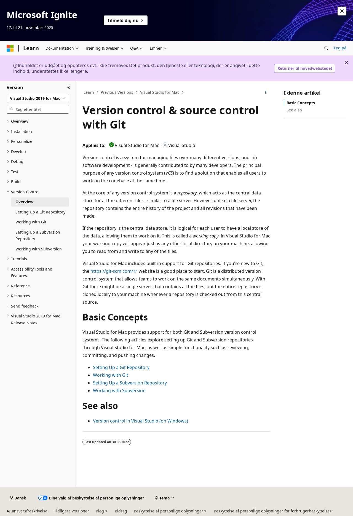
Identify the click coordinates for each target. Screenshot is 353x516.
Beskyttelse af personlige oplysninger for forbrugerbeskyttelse (272, 511)
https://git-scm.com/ (111, 271)
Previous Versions (117, 92)
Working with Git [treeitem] (30, 221)
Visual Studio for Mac (159, 92)
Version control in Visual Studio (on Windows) (140, 421)
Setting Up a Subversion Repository (130, 383)
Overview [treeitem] (24, 201)
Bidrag (121, 511)
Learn (89, 92)
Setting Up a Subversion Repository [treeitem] (37, 235)
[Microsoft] (10, 48)
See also (294, 110)
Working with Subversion (119, 390)
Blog (100, 511)
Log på (340, 47)
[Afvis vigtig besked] (342, 11)
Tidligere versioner (71, 511)
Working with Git (110, 375)
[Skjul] (68, 87)
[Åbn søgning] (326, 48)
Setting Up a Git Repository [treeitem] (40, 212)
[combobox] (38, 98)
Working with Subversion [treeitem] (38, 249)
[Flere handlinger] (266, 92)
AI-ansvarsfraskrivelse (27, 511)
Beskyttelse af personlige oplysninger (168, 511)
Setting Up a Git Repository (121, 367)
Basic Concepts (301, 102)
